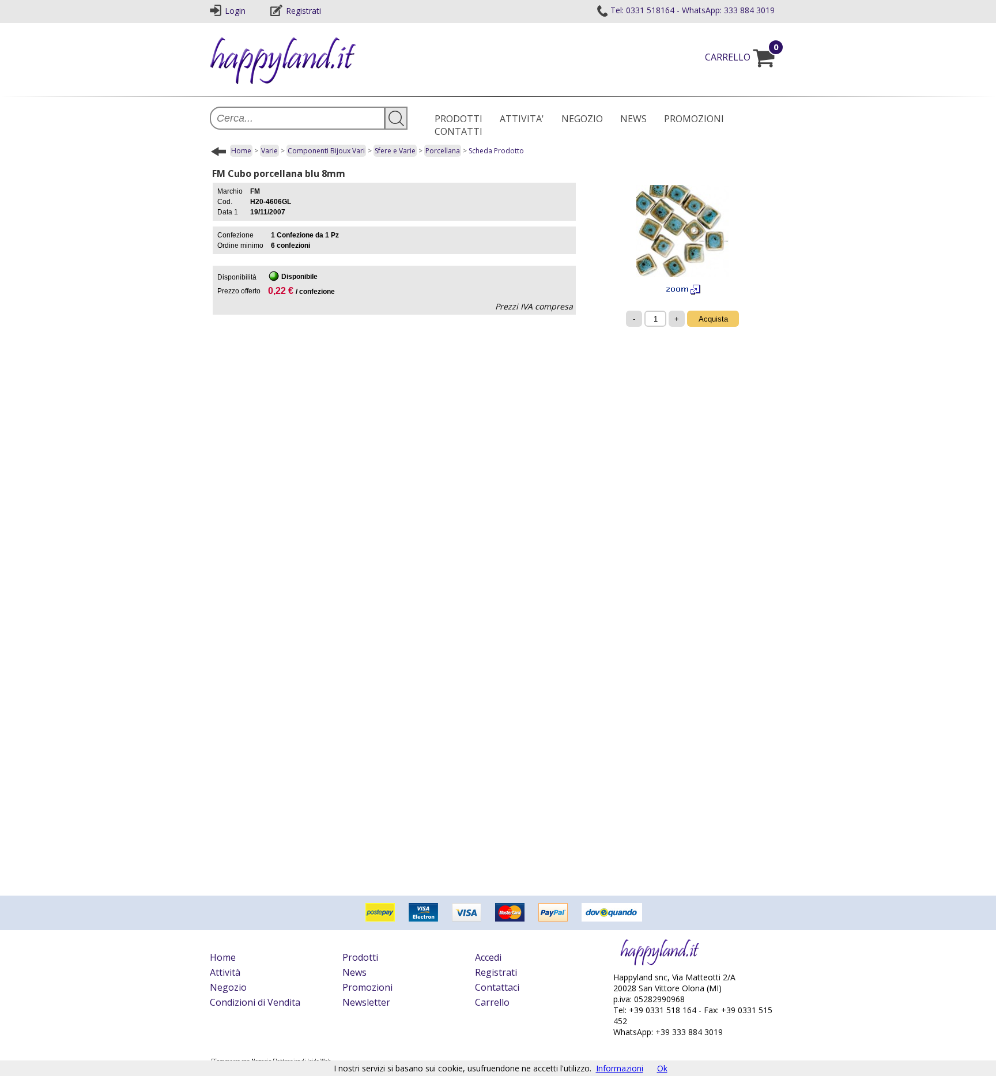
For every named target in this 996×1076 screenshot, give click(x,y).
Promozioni (367, 987)
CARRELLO (742, 57)
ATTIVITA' (522, 118)
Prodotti (360, 957)
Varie (269, 151)
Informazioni (619, 1068)
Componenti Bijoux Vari (326, 151)
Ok (662, 1068)
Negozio (228, 987)
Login (235, 10)
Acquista (713, 319)
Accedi (488, 957)
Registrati (303, 10)
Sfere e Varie (395, 151)
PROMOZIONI (694, 118)
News (354, 972)
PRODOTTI (458, 118)
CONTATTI (458, 131)
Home (241, 151)
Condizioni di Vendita (255, 1002)
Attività (225, 972)
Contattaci (497, 987)
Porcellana (442, 151)
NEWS (633, 118)
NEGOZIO (582, 118)
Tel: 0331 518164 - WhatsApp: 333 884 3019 (692, 10)
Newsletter (366, 1002)
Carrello (492, 1002)
